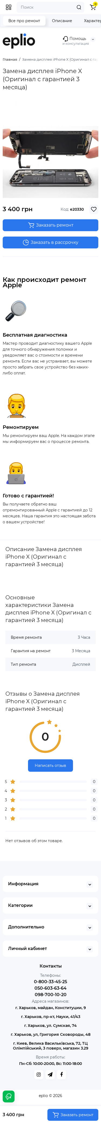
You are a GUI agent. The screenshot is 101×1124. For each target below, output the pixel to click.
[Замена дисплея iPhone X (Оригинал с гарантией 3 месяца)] (50, 150)
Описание (62, 20)
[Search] (79, 7)
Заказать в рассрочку (54, 242)
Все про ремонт (24, 20)
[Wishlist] (93, 209)
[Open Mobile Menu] (9, 7)
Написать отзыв (50, 765)
